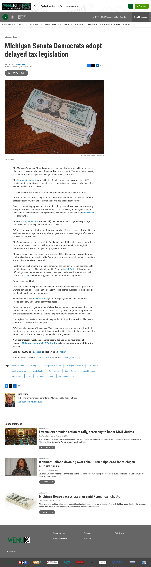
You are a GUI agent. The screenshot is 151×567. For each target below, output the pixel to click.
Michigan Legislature (75, 366)
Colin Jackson (43, 501)
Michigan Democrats (45, 376)
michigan (34, 366)
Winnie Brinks (41, 298)
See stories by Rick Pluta (30, 401)
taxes (29, 376)
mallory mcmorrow (19, 371)
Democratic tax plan (26, 180)
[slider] (16, 17)
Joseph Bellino (69, 269)
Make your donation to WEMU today (40, 343)
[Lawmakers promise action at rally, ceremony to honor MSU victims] (21, 436)
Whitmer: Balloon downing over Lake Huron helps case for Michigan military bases (87, 464)
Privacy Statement (60, 538)
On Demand (7, 25)
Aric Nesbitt (89, 212)
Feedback (92, 25)
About (67, 25)
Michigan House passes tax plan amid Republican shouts (79, 496)
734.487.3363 (42, 357)
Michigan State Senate (52, 366)
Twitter (62, 352)
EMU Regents (120, 533)
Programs (35, 25)
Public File (87, 538)
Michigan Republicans (67, 376)
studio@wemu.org (71, 357)
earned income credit (90, 371)
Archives (127, 25)
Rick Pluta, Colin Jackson (47, 436)
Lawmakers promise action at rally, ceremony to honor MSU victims (86, 432)
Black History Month (110, 25)
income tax (16, 376)
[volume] (12, 17)
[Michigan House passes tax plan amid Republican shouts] (21, 501)
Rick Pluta (22, 64)
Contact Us (88, 533)
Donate (142, 6)
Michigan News (11, 37)
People (21, 25)
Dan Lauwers (26, 275)
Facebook (37, 352)
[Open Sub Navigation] (15, 25)
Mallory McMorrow (29, 221)
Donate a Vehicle (59, 533)
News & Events (52, 25)
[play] (5, 17)
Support (79, 25)
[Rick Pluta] (10, 400)
